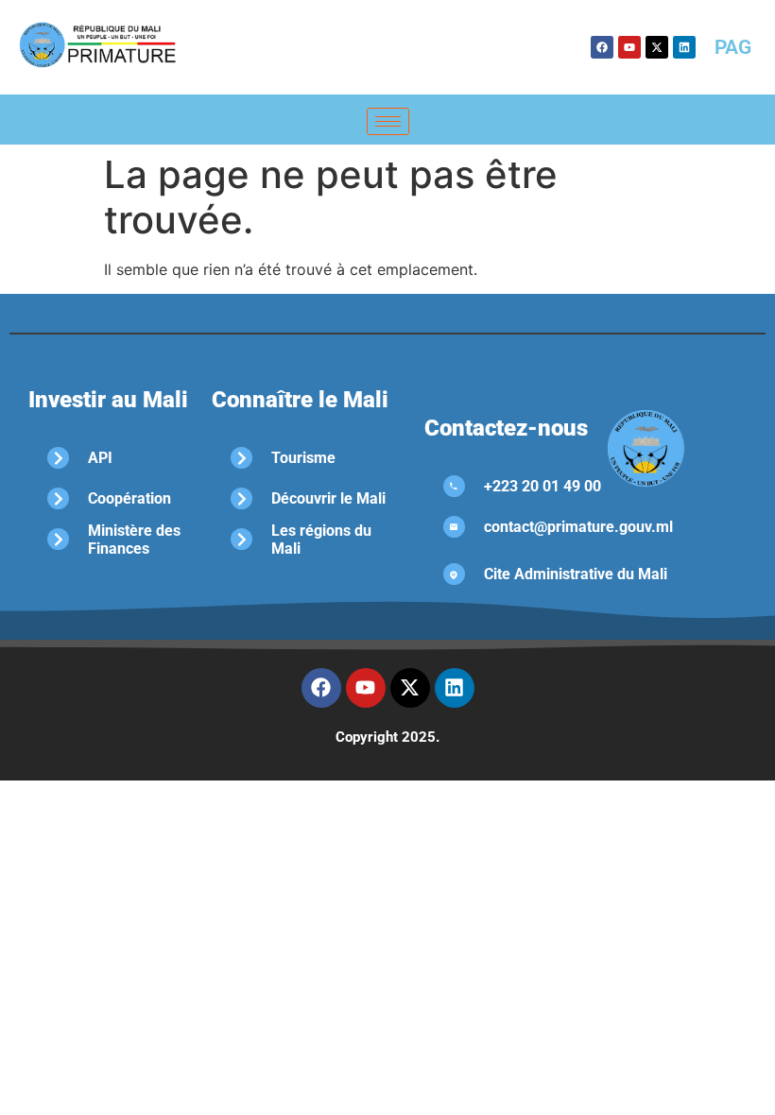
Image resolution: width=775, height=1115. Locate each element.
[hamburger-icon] (388, 121)
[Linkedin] (684, 47)
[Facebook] (602, 47)
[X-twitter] (657, 47)
